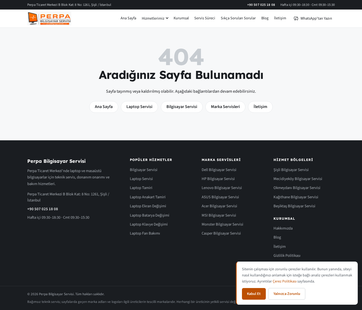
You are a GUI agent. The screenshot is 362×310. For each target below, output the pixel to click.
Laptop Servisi (139, 107)
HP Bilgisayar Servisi (218, 179)
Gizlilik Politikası (287, 255)
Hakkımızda (283, 228)
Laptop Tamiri (141, 188)
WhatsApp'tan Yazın (316, 18)
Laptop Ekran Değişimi (148, 206)
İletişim (280, 18)
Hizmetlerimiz (153, 18)
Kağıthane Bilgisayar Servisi (295, 197)
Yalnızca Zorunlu (286, 293)
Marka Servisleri (225, 107)
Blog (264, 18)
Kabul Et (254, 293)
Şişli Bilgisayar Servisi (291, 170)
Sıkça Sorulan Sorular (238, 18)
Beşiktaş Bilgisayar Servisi (294, 206)
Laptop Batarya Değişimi (149, 215)
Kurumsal (181, 18)
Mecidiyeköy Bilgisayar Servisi (297, 179)
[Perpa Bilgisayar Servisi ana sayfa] (49, 18)
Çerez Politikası (285, 281)
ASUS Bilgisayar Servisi (220, 197)
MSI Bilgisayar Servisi (219, 215)
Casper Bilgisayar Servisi (221, 233)
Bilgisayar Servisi (181, 107)
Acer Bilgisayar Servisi (219, 206)
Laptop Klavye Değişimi (149, 224)
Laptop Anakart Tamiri (148, 197)
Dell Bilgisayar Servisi (219, 170)
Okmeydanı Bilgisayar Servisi (296, 188)
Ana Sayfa (128, 18)
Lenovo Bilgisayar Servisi (222, 188)
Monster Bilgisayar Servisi (222, 224)
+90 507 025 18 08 (261, 4)
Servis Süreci (204, 18)
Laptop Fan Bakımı (145, 233)
